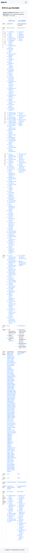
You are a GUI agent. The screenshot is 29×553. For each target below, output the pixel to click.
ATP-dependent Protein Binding (12, 138)
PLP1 (10, 395)
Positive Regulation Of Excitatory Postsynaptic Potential (12, 250)
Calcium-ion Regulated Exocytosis (11, 195)
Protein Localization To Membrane (12, 239)
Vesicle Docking (12, 231)
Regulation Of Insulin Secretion (12, 235)
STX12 (8, 422)
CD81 (12, 369)
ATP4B (8, 362)
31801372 (21, 334)
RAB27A (13, 398)
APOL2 (12, 358)
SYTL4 (14, 431)
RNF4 (12, 401)
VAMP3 (9, 455)
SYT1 (13, 430)
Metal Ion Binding (21, 124)
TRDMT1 (9, 445)
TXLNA (13, 448)
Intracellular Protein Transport (11, 164)
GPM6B (9, 387)
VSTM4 (9, 461)
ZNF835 (9, 471)
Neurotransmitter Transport (12, 160)
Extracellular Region (11, 32)
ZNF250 (13, 464)
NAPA (14, 391)
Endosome (21, 32)
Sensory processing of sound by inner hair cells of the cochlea (12, 320)
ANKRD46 (9, 357)
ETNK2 (8, 383)
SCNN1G (13, 404)
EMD (8, 382)
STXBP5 (13, 427)
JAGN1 (8, 389)
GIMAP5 (13, 384)
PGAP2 (13, 394)
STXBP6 (9, 428)
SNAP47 (9, 417)
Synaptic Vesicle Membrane (12, 54)
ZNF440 (9, 466)
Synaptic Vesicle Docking (12, 185)
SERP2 (8, 409)
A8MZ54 (9, 487)
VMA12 (8, 459)
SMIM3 (8, 415)
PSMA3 (9, 398)
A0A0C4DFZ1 (10, 486)
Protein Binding (12, 117)
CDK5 (12, 371)
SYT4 (8, 431)
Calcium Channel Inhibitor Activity (12, 120)
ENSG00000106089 (11, 482)
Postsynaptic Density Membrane (11, 106)
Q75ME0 (9, 489)
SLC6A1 (12, 409)
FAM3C (12, 383)
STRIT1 (12, 419)
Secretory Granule (11, 50)
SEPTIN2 (13, 406)
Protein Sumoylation (11, 191)
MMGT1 (11, 391)
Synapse (10, 76)
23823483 (21, 345)
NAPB (8, 393)
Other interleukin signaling (12, 282)
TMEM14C (9, 437)
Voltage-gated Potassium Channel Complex (12, 42)
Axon (10, 52)
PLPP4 (13, 395)
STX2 (8, 423)
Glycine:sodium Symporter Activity (22, 117)
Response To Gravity (11, 169)
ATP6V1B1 (13, 362)
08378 (18, 478)
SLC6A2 (9, 411)
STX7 (14, 424)
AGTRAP (9, 356)
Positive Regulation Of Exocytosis (12, 219)
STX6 (11, 424)
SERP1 (13, 408)
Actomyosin (11, 69)
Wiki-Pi (4, 2)
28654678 (21, 342)
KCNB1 (12, 389)
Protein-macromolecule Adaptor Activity (12, 128)
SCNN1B (9, 404)
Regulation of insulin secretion (12, 279)
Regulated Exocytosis (11, 215)
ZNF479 (9, 467)
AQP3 (12, 360)
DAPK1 (12, 378)
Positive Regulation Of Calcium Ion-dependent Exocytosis (12, 224)
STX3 (11, 423)
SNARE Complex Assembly (11, 212)
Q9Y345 (19, 487)
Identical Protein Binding (12, 135)
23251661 (24, 347)
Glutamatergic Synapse (12, 109)
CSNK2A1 (13, 375)
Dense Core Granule (21, 38)
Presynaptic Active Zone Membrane (11, 78)
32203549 (11, 341)
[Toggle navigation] (26, 2)
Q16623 (13, 487)
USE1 (12, 452)
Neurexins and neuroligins (12, 292)
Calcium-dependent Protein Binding (12, 150)
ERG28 (11, 382)
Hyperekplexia (22, 325)
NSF (11, 394)
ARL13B (9, 361)
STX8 (8, 426)
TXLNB (8, 449)
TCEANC (9, 433)
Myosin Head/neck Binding (11, 132)
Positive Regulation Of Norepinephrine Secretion (12, 174)
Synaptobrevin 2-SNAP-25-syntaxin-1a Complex (12, 97)
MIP (8, 391)
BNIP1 (8, 365)
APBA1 (8, 358)
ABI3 (12, 354)
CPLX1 (8, 375)
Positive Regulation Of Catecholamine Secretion (12, 207)
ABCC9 (8, 354)
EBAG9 (13, 380)
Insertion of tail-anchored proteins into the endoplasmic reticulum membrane (12, 304)
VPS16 (8, 460)
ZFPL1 (8, 463)
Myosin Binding (12, 118)
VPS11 (12, 459)
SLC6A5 (22, 20)
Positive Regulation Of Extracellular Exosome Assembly (22, 513)
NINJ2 (11, 393)
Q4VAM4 (19, 486)
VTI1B (12, 461)
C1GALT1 (9, 367)
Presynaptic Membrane (11, 71)
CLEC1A (12, 372)
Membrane (11, 48)
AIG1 (13, 356)
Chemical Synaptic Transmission (22, 158)
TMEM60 (9, 442)
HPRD (10, 15)
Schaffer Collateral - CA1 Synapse (12, 102)
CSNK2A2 (9, 376)
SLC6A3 (13, 411)
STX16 (12, 422)
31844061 (11, 336)
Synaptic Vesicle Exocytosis (12, 182)
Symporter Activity (21, 113)
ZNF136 (9, 464)
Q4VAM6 (24, 486)
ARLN (12, 361)
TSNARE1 (9, 448)
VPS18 (12, 460)
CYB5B (8, 378)
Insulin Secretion (12, 200)
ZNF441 (13, 466)
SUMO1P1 (9, 430)
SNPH (8, 419)
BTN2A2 (12, 365)
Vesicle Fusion (12, 167)
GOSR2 (12, 386)
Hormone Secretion (11, 229)
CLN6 (8, 373)
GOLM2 (9, 386)
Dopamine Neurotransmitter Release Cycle (12, 269)
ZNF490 (13, 467)
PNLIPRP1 (13, 397)
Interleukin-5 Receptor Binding (21, 500)
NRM (8, 394)
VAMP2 (12, 453)
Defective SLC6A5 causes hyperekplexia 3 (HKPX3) (22, 263)
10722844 (21, 12)
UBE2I (12, 449)
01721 (8, 478)
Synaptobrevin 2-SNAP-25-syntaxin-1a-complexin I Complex (12, 84)
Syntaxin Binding (12, 513)
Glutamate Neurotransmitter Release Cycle (12, 265)
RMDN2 (9, 401)
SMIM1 (12, 413)
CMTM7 (11, 373)
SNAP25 (9, 416)
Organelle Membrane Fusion (11, 511)
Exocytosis (11, 166)
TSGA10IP (9, 446)
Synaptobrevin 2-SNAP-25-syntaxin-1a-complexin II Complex (12, 90)
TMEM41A (9, 441)
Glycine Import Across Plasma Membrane (22, 170)
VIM (15, 457)
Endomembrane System (12, 46)
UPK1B (8, 452)
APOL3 (8, 360)
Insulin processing (11, 277)
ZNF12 (11, 463)
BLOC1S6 (12, 364)
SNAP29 (13, 416)
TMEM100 (13, 433)
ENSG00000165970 (21, 482)
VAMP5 (9, 456)
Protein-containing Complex (11, 66)
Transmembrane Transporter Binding (12, 142)
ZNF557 (9, 468)
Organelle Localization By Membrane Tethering (12, 506)
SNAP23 (13, 415)
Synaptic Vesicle (12, 38)
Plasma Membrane (11, 36)
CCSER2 (9, 369)
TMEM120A (9, 434)
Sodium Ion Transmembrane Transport (22, 162)
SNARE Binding (12, 113)
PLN (8, 395)
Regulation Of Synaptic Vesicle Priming (12, 179)
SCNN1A (12, 402)
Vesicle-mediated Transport (11, 188)
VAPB (12, 457)
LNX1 (18, 353)
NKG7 (14, 393)
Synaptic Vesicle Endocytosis (12, 233)
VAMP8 (9, 457)
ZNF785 (13, 470)
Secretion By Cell (11, 202)
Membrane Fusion (11, 501)
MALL (14, 390)
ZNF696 (13, 468)
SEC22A (13, 405)
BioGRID (11, 14)
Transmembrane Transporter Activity (22, 121)
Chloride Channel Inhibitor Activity (12, 123)
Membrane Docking (11, 516)
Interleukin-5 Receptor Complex (21, 508)
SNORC (13, 417)
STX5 (8, 424)
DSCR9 (12, 379)
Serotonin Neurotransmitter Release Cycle (12, 257)
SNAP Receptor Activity (12, 115)
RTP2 (8, 402)
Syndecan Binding (21, 521)
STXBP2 (9, 427)
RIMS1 (13, 400)
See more (9, 521)
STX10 (8, 420)
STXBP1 (12, 426)
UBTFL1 (9, 450)
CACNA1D (9, 368)
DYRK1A (9, 380)
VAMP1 (9, 453)
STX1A (12, 20)
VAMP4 (12, 455)
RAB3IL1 (9, 400)
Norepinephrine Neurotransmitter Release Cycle (12, 261)
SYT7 (11, 431)
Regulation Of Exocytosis (12, 198)
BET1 (8, 364)
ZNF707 (9, 470)
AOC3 (13, 357)
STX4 (14, 423)
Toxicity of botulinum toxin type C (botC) (12, 286)
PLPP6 (8, 397)
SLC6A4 (9, 412)
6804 (8, 474)
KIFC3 (8, 390)
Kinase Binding (12, 125)
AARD (11, 353)
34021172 (11, 334)
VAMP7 (12, 456)
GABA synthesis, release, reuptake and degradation (11, 296)
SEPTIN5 (9, 408)
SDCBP (9, 405)
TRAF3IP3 (9, 444)
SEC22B (9, 406)
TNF (12, 442)
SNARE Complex (10, 57)
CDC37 (8, 371)
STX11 (12, 420)
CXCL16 (14, 376)
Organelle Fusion (12, 520)
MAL (11, 390)
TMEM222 (9, 438)
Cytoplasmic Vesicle (11, 60)
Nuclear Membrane (11, 62)
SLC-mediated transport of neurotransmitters (22, 258)
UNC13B (13, 450)
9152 (18, 474)
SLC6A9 (9, 413)
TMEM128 (9, 435)
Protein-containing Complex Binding (12, 146)
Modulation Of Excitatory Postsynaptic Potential (12, 244)
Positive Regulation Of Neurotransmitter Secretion (12, 156)
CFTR (8, 372)
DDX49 (8, 379)
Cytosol (10, 34)
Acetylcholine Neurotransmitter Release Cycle (12, 273)
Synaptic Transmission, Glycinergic (22, 166)
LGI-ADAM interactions (11, 289)
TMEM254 (9, 439)
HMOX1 (12, 387)
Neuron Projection (11, 73)
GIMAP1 (9, 384)
